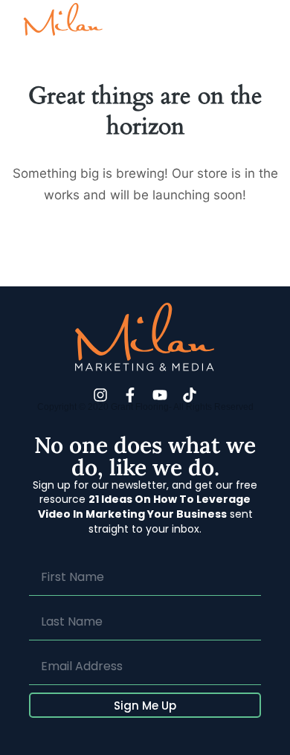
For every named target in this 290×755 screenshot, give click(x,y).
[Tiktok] (189, 395)
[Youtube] (159, 395)
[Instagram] (100, 395)
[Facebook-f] (130, 395)
